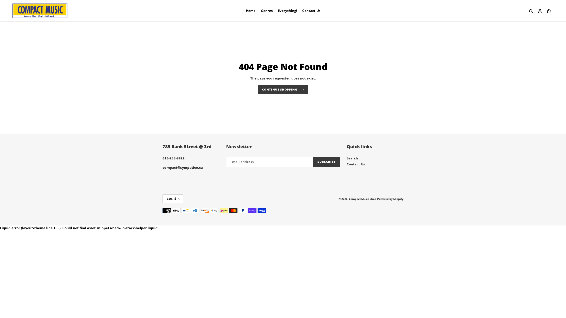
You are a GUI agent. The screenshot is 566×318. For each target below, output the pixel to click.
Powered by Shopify (390, 199)
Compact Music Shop (362, 199)
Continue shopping (280, 89)
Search (352, 158)
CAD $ (171, 199)
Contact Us (356, 164)
